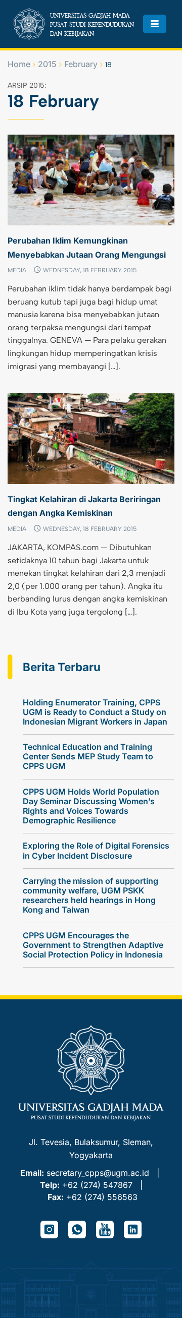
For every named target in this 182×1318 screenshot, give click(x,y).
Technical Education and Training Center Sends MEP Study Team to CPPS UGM (88, 756)
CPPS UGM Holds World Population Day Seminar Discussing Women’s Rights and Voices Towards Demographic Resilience (91, 806)
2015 (47, 64)
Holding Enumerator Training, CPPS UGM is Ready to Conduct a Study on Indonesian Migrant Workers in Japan (95, 712)
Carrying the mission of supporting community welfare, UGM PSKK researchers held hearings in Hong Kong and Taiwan (90, 895)
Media (17, 270)
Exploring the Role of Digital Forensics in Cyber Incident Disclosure (96, 850)
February (81, 64)
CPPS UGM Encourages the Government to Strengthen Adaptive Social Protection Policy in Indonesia (93, 945)
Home (19, 64)
